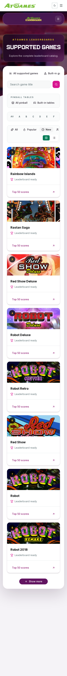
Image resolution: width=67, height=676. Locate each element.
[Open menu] (61, 5)
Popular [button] (31, 129)
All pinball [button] (21, 102)
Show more (35, 581)
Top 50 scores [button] (20, 191)
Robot (14, 496)
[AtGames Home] (20, 5)
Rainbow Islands (22, 174)
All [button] (16, 129)
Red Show (18, 442)
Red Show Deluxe (23, 281)
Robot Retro (19, 388)
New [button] (48, 129)
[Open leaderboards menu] (58, 19)
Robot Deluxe (20, 335)
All (12, 116)
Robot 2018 (19, 549)
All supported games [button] (25, 73)
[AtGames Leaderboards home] (33, 19)
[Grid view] (46, 138)
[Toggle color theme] (54, 5)
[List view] (54, 138)
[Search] (56, 84)
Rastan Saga (20, 227)
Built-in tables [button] (45, 102)
